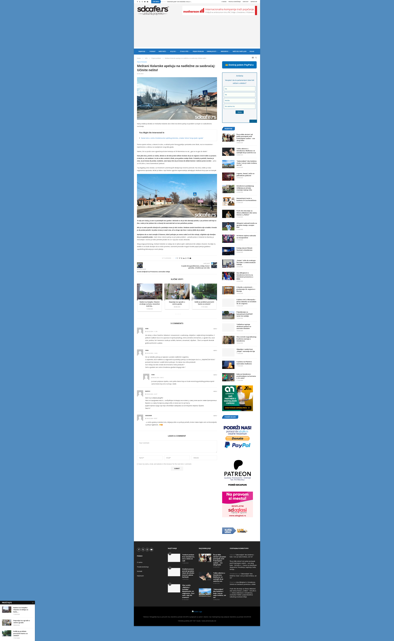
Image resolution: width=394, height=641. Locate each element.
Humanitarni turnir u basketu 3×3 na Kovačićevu (246, 199)
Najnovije (142, 51)
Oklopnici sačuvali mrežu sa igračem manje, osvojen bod (247, 225)
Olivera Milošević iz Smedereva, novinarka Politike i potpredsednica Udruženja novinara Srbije (241, 595)
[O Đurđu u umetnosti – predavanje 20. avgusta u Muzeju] (228, 290)
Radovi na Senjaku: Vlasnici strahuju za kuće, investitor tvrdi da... (149, 304)
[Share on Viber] (188, 258)
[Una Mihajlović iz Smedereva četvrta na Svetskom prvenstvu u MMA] (228, 276)
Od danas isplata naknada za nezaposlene (246, 237)
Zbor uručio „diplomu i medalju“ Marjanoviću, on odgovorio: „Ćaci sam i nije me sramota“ (188, 591)
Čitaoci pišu (184, 51)
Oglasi (252, 51)
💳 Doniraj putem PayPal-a (239, 65)
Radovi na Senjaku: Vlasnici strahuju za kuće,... (20, 610)
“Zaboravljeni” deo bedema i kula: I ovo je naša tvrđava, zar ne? (247, 163)
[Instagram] (142, 1)
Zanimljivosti (211, 51)
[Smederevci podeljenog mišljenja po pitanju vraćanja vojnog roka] (228, 189)
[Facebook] (137, 1)
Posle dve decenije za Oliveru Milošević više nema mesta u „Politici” (247, 213)
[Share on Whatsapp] (186, 258)
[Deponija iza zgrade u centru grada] (177, 292)
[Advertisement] (197, 33)
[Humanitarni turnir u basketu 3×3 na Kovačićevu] (228, 201)
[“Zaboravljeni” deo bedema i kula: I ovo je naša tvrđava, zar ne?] (228, 164)
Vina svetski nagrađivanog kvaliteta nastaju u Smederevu (246, 339)
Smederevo (224, 51)
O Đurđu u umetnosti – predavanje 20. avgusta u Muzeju (246, 289)
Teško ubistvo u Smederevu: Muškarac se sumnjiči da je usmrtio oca (246, 151)
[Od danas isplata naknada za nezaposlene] (228, 239)
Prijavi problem (198, 51)
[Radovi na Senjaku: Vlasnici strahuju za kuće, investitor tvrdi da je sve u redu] (149, 292)
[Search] (256, 58)
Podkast (153, 51)
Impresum (254, 1)
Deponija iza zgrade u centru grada (177, 303)
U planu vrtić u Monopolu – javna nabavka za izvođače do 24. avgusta (246, 302)
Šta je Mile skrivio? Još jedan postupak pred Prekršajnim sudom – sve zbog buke (246, 137)
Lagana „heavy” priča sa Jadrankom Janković (245, 174)
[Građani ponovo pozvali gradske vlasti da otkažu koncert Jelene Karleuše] (174, 572)
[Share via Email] (190, 258)
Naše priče (162, 51)
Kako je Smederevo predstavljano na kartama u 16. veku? (246, 376)
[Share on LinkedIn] (183, 258)
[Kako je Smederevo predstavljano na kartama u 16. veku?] (228, 377)
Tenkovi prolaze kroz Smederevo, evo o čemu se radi (188, 558)
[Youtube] (144, 1)
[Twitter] (139, 1)
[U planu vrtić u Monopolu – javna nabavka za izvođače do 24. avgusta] (228, 303)
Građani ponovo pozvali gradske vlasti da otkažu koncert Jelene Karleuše (188, 573)
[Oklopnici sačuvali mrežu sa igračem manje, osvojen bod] (228, 226)
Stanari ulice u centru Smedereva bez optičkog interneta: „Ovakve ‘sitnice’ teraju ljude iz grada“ (172, 138)
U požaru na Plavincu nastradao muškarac (244, 363)
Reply (215, 328)
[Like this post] (177, 258)
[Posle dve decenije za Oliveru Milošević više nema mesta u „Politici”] (228, 214)
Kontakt (246, 1)
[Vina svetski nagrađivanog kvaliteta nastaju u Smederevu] (228, 340)
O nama (224, 1)
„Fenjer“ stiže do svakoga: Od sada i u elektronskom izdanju (246, 262)
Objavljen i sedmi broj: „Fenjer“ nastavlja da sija (246, 350)
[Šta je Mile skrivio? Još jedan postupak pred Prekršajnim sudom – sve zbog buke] (228, 137)
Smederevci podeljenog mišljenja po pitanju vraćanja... (186, 2)
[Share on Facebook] (179, 258)
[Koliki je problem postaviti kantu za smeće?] (204, 292)
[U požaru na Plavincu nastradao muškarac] (228, 365)
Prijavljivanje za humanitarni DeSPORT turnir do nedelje (245, 314)
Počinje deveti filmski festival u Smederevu (244, 249)
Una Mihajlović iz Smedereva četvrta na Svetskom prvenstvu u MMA (245, 276)
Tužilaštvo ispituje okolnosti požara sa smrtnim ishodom (244, 326)
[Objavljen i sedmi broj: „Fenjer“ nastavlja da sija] (228, 352)
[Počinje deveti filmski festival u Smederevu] (228, 251)
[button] (163, 1)
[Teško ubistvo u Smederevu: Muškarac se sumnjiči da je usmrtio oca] (228, 152)
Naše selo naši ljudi (239, 51)
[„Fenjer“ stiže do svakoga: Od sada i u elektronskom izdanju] (228, 263)
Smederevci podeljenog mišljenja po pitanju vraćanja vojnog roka (245, 188)
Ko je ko (173, 51)
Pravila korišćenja (234, 1)
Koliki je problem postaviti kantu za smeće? (204, 303)
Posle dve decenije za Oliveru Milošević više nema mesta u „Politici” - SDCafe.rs (243, 590)
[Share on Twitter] (181, 258)
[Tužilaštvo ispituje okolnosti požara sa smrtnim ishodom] (228, 327)
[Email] (147, 1)
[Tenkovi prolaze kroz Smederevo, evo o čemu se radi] (174, 558)
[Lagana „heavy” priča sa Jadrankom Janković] (228, 176)
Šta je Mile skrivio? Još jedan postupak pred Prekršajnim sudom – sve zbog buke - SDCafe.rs (242, 563)
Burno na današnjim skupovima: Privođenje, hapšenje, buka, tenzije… (243, 567)
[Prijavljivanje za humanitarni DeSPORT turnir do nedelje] (228, 315)
